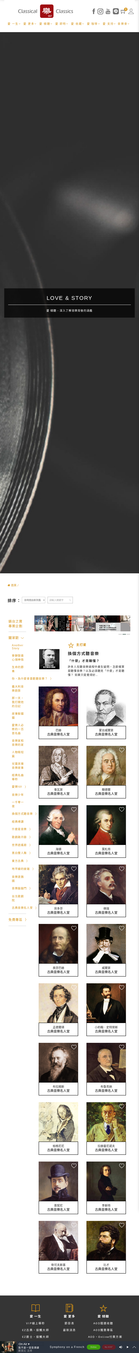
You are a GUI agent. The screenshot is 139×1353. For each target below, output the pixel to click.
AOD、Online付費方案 (105, 1336)
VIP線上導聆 (35, 1323)
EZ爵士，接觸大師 (35, 1336)
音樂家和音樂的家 (18, 742)
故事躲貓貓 (18, 715)
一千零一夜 (18, 804)
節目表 (69, 1323)
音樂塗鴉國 (18, 878)
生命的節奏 (18, 669)
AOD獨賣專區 (103, 1330)
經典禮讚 (18, 821)
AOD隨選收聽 (103, 1323)
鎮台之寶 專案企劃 (15, 624)
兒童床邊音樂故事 (18, 765)
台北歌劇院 (18, 898)
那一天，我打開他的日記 (18, 702)
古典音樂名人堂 (58, 734)
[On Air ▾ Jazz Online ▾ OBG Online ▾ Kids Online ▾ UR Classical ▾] (31, 1344)
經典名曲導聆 (18, 777)
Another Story (17, 647)
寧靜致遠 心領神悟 (18, 657)
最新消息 (69, 1330)
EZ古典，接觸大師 (35, 1330)
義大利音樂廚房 (18, 688)
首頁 (13, 585)
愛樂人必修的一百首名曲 (18, 729)
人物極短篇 (18, 754)
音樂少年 (18, 794)
